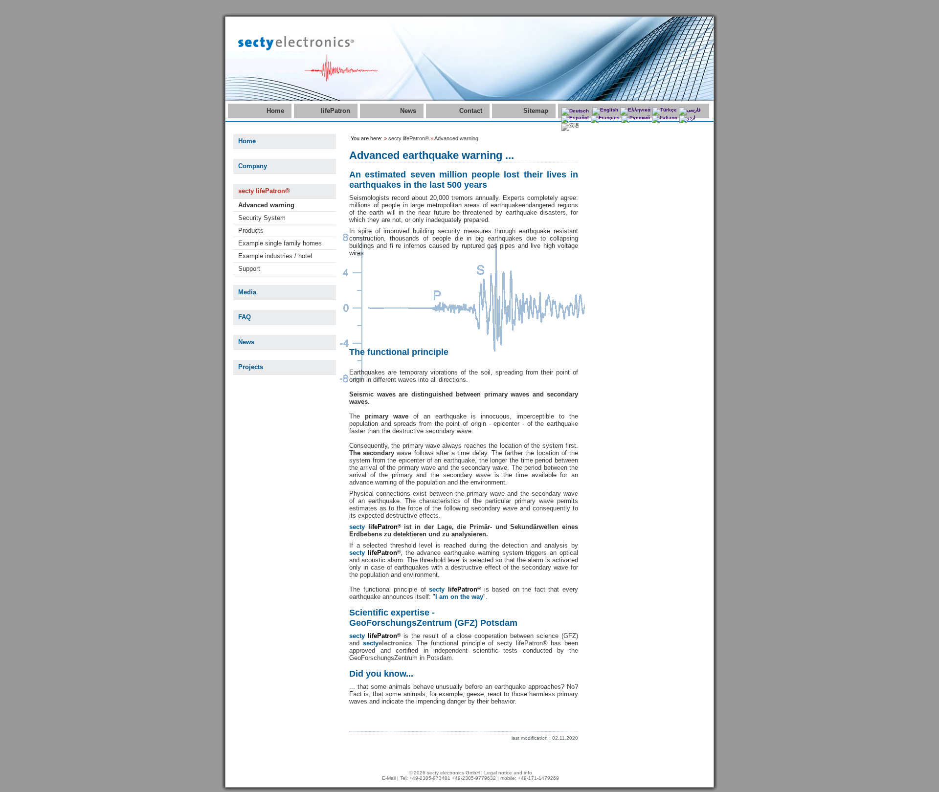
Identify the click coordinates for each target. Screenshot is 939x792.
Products (251, 230)
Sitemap (535, 110)
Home (275, 110)
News (408, 110)
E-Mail (389, 778)
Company (252, 166)
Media (247, 292)
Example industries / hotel (275, 256)
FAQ (244, 317)
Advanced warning (266, 205)
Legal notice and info (508, 772)
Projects (250, 367)
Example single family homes (280, 243)
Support (249, 268)
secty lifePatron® (264, 191)
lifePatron (335, 110)
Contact (470, 110)
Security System (262, 217)
